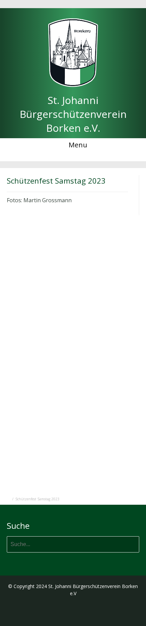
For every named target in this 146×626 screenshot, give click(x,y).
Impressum (44, 4)
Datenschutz (76, 4)
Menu (77, 144)
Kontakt (106, 4)
